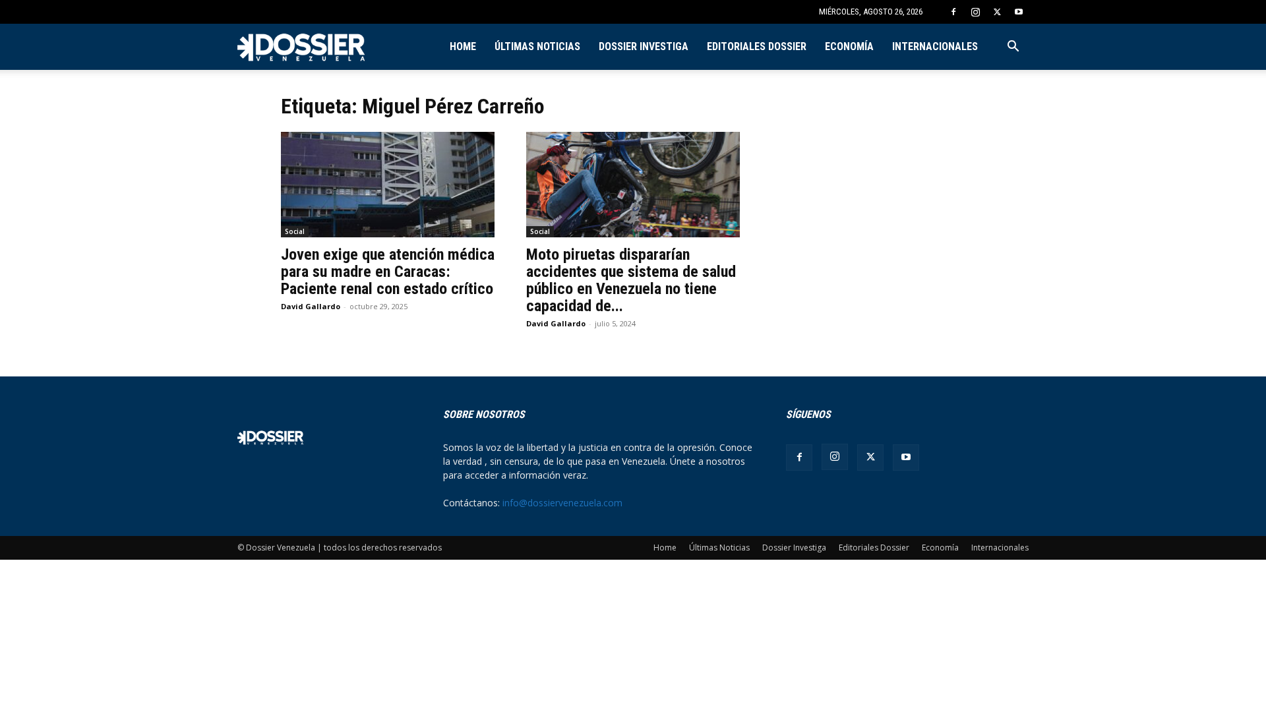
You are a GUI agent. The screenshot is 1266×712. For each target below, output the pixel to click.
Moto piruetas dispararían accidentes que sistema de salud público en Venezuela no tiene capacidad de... (631, 280)
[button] (1013, 48)
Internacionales (935, 46)
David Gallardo (310, 306)
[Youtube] (1019, 12)
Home (463, 46)
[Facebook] (953, 12)
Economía (849, 46)
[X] (997, 12)
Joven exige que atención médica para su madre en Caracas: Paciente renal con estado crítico (388, 271)
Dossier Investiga (643, 46)
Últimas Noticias (537, 46)
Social (295, 231)
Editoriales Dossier (756, 46)
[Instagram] (975, 12)
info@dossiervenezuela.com (562, 502)
